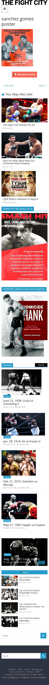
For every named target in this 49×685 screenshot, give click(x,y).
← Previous (8, 85)
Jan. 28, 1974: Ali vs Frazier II (21, 441)
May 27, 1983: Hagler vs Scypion (24, 525)
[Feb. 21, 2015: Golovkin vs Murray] (19, 451)
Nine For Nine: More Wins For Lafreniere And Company (19, 162)
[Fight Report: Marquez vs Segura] (19, 172)
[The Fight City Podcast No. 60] (25, 100)
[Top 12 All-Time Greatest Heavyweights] (10, 576)
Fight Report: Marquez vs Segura (20, 198)
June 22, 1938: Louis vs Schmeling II (18, 402)
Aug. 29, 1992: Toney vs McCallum (29, 557)
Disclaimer (30, 672)
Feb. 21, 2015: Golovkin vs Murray (20, 482)
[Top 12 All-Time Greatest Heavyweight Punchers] (10, 589)
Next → (42, 85)
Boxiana (7, 396)
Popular (26, 572)
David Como (21, 528)
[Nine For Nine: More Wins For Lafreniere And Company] (22, 134)
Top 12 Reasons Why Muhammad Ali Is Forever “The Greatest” (31, 607)
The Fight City (11, 670)
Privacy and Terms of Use (17, 672)
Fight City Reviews (37, 670)
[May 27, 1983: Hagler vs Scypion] (19, 495)
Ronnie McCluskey (36, 562)
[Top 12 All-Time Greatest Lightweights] (10, 617)
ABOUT (37, 672)
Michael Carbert (24, 444)
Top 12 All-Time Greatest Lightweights (29, 619)
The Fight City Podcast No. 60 (19, 124)
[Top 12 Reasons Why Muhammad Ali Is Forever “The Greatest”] (10, 603)
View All (41, 365)
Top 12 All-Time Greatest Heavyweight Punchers (29, 592)
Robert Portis (22, 407)
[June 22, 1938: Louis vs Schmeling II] (21, 370)
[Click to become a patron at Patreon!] (24, 72)
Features (20, 670)
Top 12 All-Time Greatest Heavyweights (29, 579)
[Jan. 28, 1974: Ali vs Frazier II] (23, 414)
